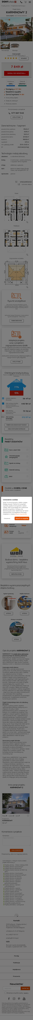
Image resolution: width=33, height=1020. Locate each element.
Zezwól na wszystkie (22, 518)
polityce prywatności (21, 514)
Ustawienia (7, 518)
